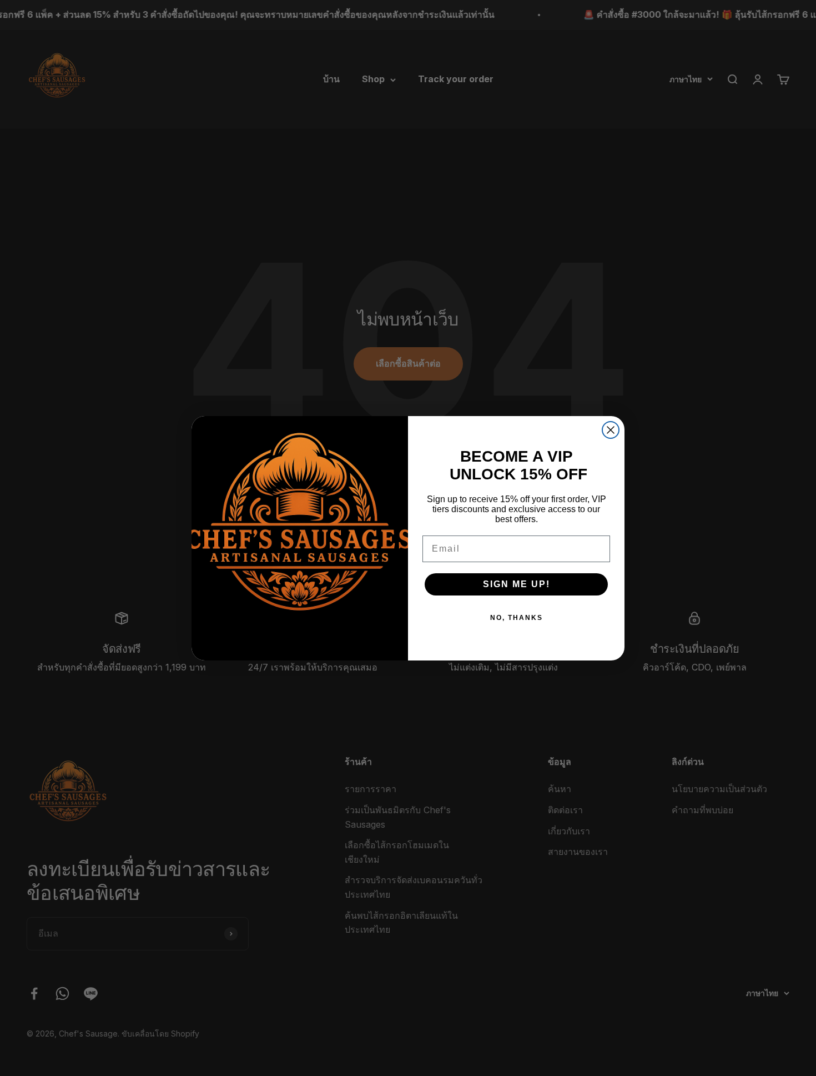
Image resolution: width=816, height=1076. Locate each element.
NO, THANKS (516, 618)
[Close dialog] (610, 430)
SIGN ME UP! (516, 584)
